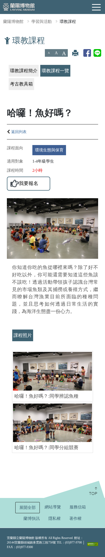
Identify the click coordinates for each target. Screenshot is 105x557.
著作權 (75, 518)
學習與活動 (41, 21)
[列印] (75, 53)
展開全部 (27, 507)
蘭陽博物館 (13, 21)
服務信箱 (78, 507)
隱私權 (54, 518)
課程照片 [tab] (23, 335)
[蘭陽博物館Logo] (19, 6)
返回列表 (19, 132)
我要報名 (28, 183)
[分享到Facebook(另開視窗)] (87, 53)
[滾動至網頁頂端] (74, 489)
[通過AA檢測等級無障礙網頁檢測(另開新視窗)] (92, 544)
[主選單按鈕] (96, 7)
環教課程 (68, 21)
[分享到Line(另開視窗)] (97, 53)
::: (2, 39)
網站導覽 (53, 507)
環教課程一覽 (55, 70)
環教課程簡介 (23, 70)
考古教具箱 (21, 84)
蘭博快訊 (31, 518)
